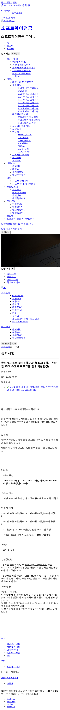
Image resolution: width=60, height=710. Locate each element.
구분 (3, 661)
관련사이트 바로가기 (9, 678)
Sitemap (10, 48)
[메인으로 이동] (3, 287)
